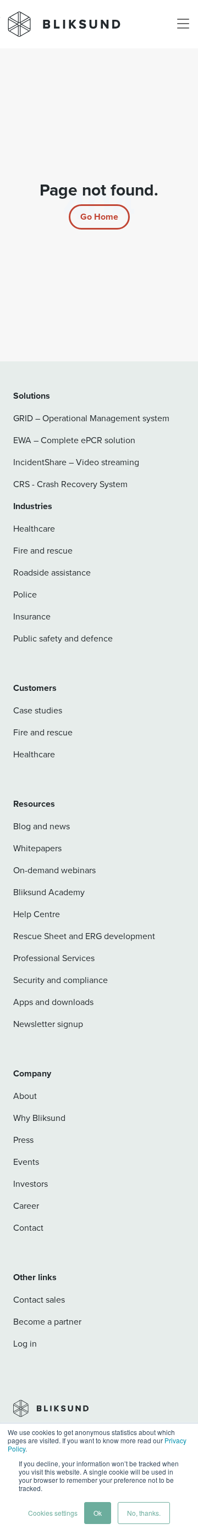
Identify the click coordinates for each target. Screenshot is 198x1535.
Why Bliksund (39, 1118)
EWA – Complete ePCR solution (74, 440)
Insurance (32, 616)
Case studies (37, 710)
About (25, 1096)
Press (23, 1140)
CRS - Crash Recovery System (70, 484)
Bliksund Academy (49, 892)
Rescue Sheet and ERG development (84, 936)
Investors (30, 1183)
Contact (28, 1227)
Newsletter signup (48, 1024)
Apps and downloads (53, 1002)
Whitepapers (37, 848)
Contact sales (39, 1299)
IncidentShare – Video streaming (76, 462)
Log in (25, 1343)
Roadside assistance (52, 572)
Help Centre (36, 914)
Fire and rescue (43, 550)
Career (26, 1205)
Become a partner (47, 1321)
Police (25, 594)
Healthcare (34, 528)
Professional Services (54, 958)
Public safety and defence (63, 638)
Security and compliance (60, 980)
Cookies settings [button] (53, 1512)
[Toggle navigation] (183, 24)
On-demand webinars (54, 870)
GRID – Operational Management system (91, 418)
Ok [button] (98, 1512)
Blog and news (41, 826)
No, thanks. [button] (144, 1512)
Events (26, 1162)
